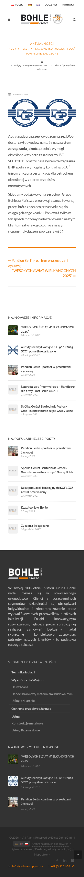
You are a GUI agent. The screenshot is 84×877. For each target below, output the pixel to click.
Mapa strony (42, 854)
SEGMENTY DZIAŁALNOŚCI (32, 662)
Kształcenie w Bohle (34, 507)
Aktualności (42, 44)
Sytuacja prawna (21, 849)
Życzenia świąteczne (35, 525)
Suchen (22, 35)
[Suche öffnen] (74, 19)
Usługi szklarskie (23, 700)
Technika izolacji (23, 672)
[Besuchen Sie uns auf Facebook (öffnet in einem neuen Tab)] (57, 860)
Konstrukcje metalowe (27, 723)
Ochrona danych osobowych (50, 843)
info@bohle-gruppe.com (27, 866)
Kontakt (68, 4)
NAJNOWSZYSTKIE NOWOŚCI (34, 747)
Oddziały (51, 4)
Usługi (15, 716)
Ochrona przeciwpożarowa (31, 708)
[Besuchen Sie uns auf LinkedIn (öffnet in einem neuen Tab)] (65, 860)
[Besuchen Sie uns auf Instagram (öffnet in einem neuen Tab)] (72, 860)
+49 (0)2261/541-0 (62, 866)
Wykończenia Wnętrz (27, 680)
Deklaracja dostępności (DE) (53, 849)
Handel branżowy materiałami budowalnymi (42, 694)
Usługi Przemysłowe (25, 730)
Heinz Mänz (19, 687)
